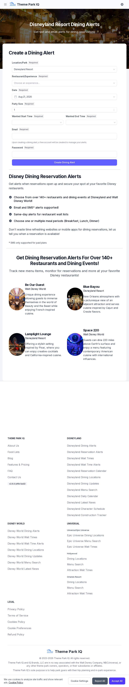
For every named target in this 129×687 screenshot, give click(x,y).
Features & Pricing (18, 464)
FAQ (10, 470)
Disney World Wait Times (22, 537)
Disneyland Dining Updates (83, 483)
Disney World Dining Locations (26, 549)
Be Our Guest (34, 285)
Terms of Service (18, 615)
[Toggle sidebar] (5, 4)
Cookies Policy (16, 621)
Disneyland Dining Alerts (81, 445)
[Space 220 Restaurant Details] (75, 345)
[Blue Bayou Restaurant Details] (75, 300)
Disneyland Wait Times (80, 458)
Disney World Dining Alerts (23, 530)
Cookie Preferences (19, 628)
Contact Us (14, 477)
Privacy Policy (16, 609)
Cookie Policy (16, 682)
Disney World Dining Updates (25, 556)
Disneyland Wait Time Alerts (83, 464)
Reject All (100, 681)
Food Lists (14, 452)
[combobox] (64, 69)
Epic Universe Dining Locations (85, 535)
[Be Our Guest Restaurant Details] (17, 300)
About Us (13, 445)
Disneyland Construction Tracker (87, 515)
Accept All (117, 681)
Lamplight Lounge (38, 334)
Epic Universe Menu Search (84, 541)
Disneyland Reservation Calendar (87, 470)
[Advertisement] (64, 408)
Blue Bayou (91, 287)
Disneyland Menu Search (82, 489)
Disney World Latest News (23, 568)
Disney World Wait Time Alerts (26, 543)
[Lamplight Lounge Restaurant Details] (17, 345)
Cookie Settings (79, 681)
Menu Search (75, 564)
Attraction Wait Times (80, 570)
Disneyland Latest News (81, 502)
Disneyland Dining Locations (84, 477)
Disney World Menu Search (24, 562)
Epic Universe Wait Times (82, 546)
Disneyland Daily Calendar (82, 496)
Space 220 (91, 330)
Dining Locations (77, 558)
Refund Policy (16, 634)
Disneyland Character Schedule (86, 508)
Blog (10, 458)
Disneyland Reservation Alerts (85, 452)
